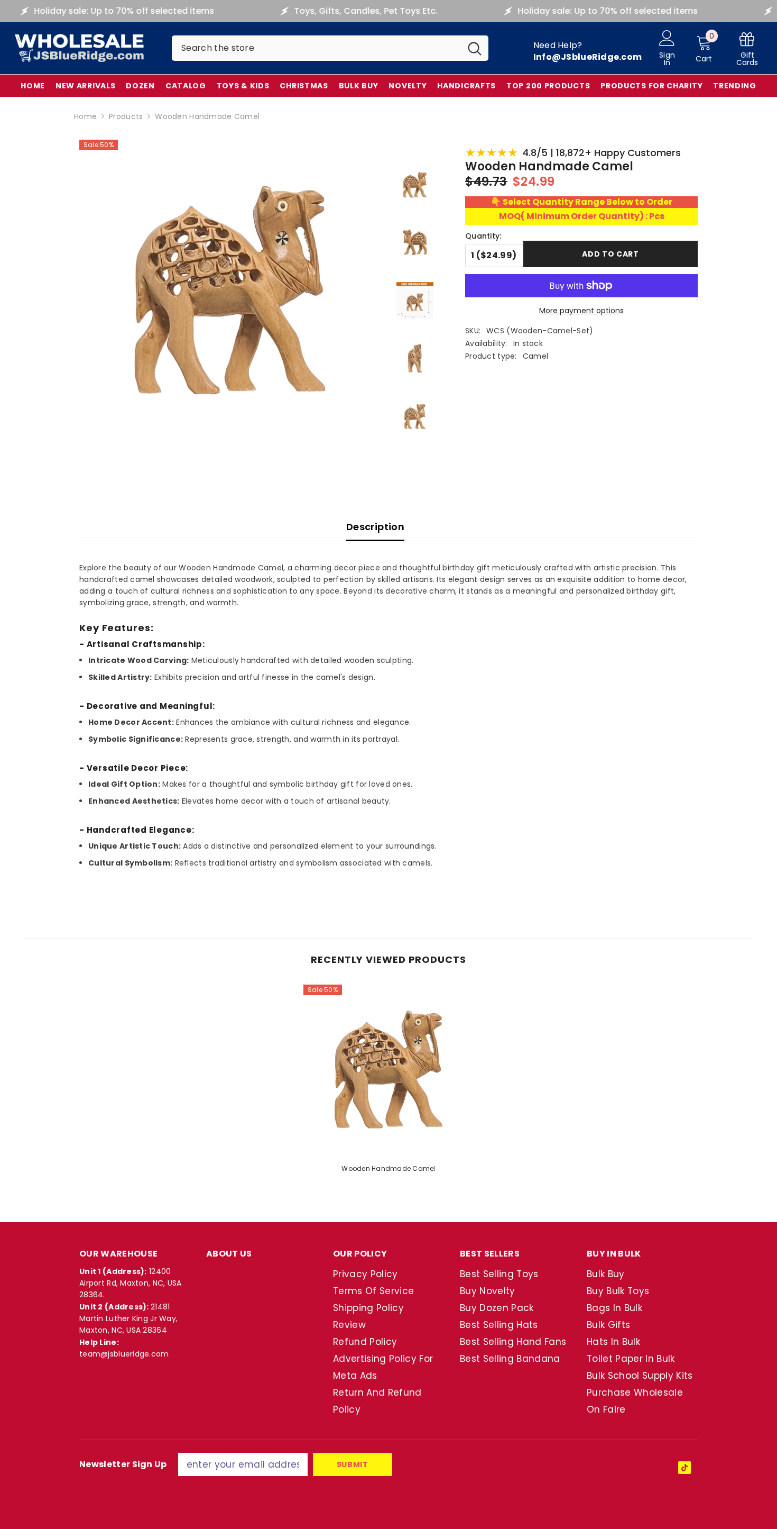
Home (85, 116)
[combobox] (316, 48)
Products (126, 116)
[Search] (330, 48)
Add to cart (610, 254)
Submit (352, 1464)
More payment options (581, 310)
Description (375, 526)
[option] (388, 1082)
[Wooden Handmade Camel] (388, 1070)
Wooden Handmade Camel (388, 1168)
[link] (747, 48)
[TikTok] (684, 1467)
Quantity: (483, 236)
